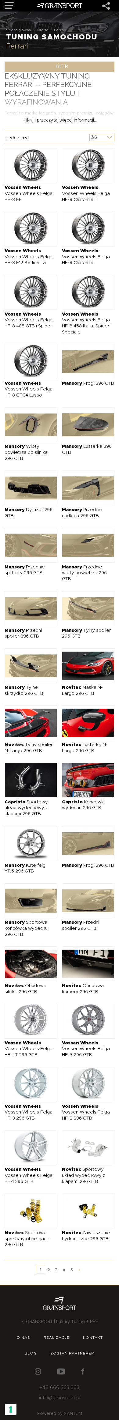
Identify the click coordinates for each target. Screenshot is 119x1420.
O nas (23, 1337)
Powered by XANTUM (59, 1414)
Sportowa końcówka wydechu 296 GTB (26, 928)
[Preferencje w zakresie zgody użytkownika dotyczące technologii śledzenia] (10, 1409)
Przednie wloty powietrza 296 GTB (84, 573)
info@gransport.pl (59, 1397)
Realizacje (57, 1337)
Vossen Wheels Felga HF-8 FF (28, 193)
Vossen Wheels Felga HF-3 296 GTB (28, 1112)
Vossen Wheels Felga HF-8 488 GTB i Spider (28, 320)
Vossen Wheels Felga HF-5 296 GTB (86, 1049)
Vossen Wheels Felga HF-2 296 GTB (86, 1112)
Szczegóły (26, 165)
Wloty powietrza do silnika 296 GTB (26, 452)
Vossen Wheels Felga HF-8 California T (86, 193)
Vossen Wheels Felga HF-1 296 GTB (28, 1175)
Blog (31, 1353)
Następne (79, 1269)
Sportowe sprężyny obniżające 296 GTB (27, 1239)
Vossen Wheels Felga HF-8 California (86, 257)
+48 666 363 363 (59, 1387)
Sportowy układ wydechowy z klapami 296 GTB (26, 808)
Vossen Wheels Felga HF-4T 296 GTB (28, 1049)
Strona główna (18, 30)
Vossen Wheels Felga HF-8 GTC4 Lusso (28, 389)
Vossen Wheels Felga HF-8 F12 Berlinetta (28, 257)
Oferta (43, 30)
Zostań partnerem (72, 1353)
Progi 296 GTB (88, 383)
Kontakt (93, 1337)
